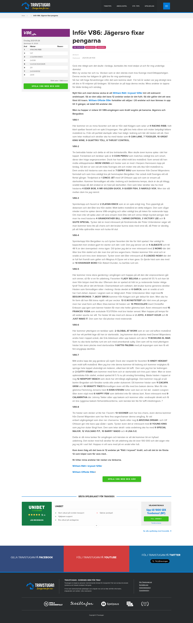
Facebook (46, 557)
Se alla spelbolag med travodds (156, 531)
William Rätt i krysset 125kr (127, 93)
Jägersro (101, 47)
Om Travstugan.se (145, 582)
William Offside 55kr (100, 100)
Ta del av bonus (156, 523)
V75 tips (136, 6)
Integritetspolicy (145, 588)
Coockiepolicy (144, 590)
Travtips (107, 6)
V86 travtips (79, 47)
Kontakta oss (143, 585)
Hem (23, 16)
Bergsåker (90, 47)
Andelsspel (122, 6)
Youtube (110, 557)
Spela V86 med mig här (46, 86)
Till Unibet (156, 519)
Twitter (174, 555)
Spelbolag (149, 6)
